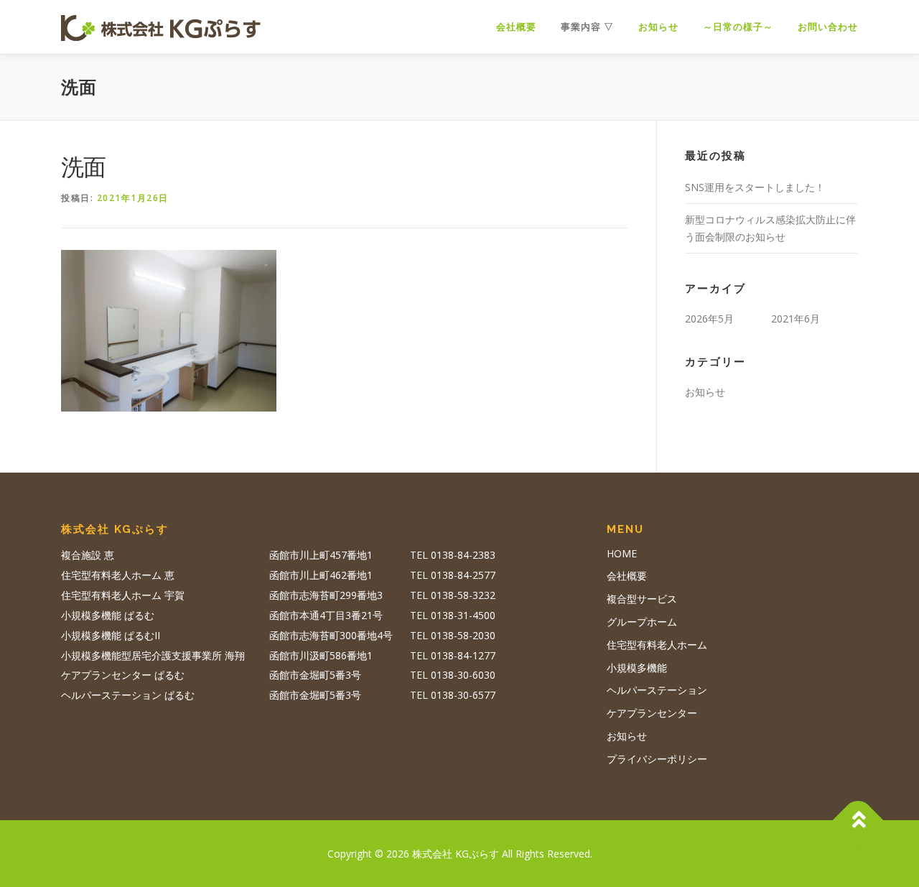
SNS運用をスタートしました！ (755, 187)
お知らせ (658, 27)
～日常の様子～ (738, 27)
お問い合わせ (828, 27)
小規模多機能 (637, 667)
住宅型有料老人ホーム (657, 644)
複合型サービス (642, 598)
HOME (622, 553)
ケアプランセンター (652, 713)
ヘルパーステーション (657, 690)
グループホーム (642, 621)
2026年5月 (709, 318)
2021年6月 (795, 318)
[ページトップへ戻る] (858, 819)
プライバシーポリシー (657, 759)
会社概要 (516, 27)
